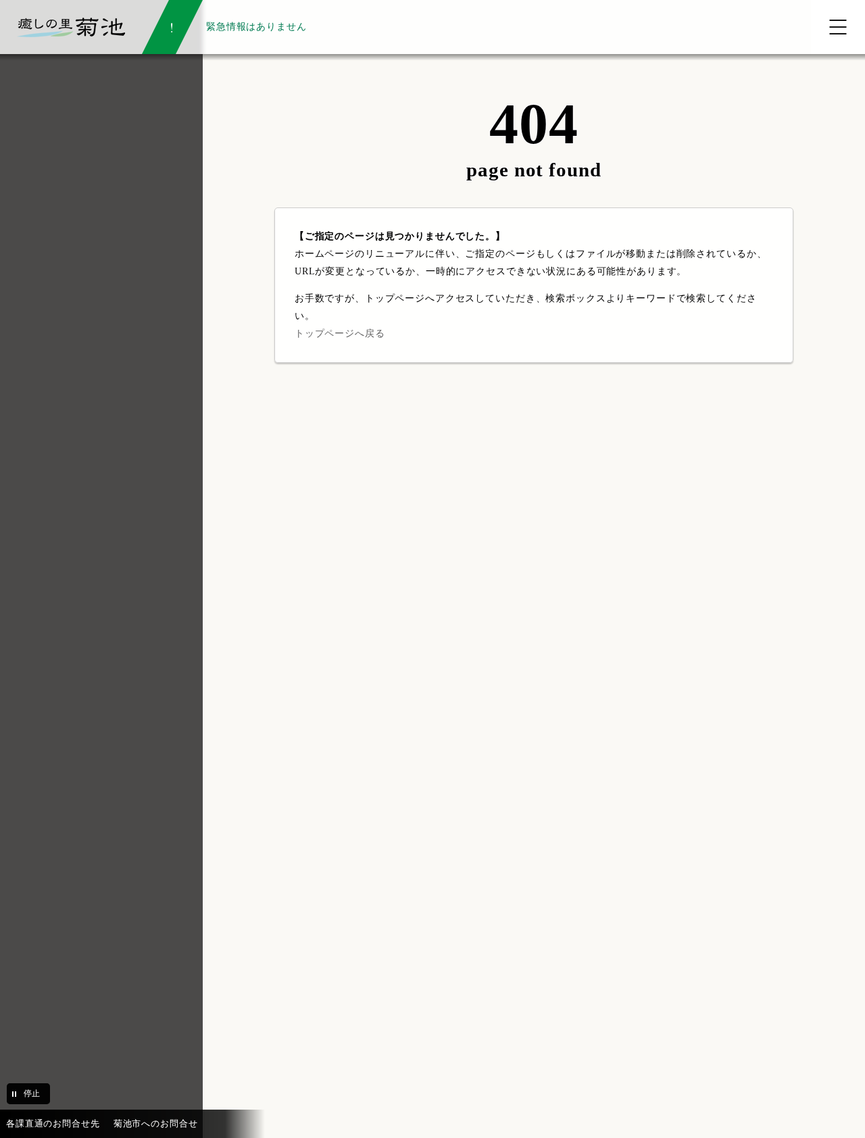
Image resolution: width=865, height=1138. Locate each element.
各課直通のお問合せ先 (53, 1123)
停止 (32, 1093)
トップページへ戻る (340, 333)
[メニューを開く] (838, 27)
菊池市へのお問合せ (156, 1123)
